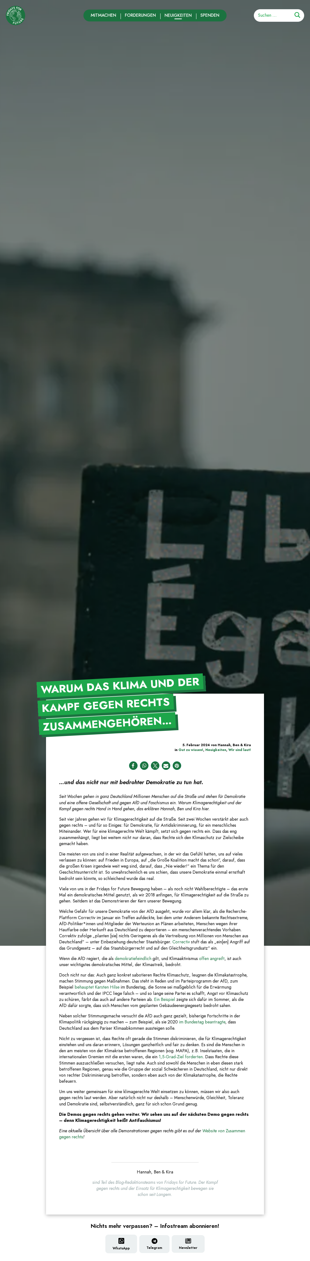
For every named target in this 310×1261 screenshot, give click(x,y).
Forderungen (140, 15)
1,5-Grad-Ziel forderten (181, 1057)
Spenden (210, 15)
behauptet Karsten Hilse (97, 987)
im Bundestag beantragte (202, 1022)
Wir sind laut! (239, 749)
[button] (133, 765)
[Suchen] (297, 16)
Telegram (154, 1247)
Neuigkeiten (178, 15)
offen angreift (212, 958)
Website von (214, 1131)
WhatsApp (121, 1248)
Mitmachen (103, 15)
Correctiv (181, 942)
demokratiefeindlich (133, 958)
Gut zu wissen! (190, 749)
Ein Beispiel (164, 999)
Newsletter (188, 1247)
